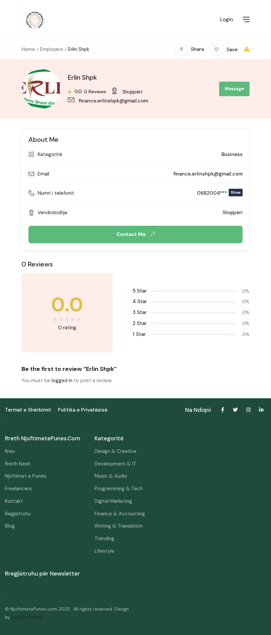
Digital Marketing (113, 501)
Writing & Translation (119, 526)
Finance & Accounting (120, 513)
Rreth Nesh (17, 463)
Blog (10, 526)
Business (232, 154)
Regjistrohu (18, 513)
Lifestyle (104, 551)
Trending (104, 538)
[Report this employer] (247, 49)
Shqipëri (132, 92)
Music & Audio (111, 476)
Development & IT (115, 463)
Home (28, 49)
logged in (62, 380)
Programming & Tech (119, 488)
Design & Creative (115, 451)
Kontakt (14, 501)
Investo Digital (27, 617)
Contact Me (131, 234)
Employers (51, 49)
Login (226, 19)
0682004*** (219, 193)
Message (234, 89)
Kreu (10, 451)
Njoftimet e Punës (25, 476)
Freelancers (18, 488)
